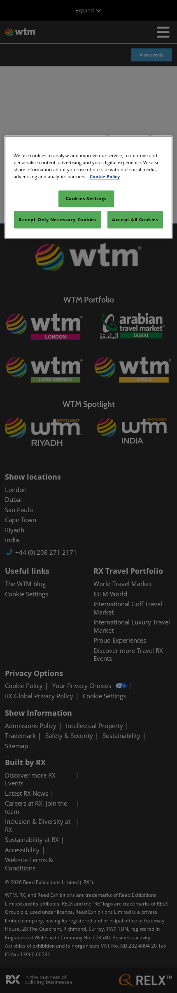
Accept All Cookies (135, 220)
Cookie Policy (105, 177)
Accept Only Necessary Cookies (58, 220)
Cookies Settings (86, 199)
